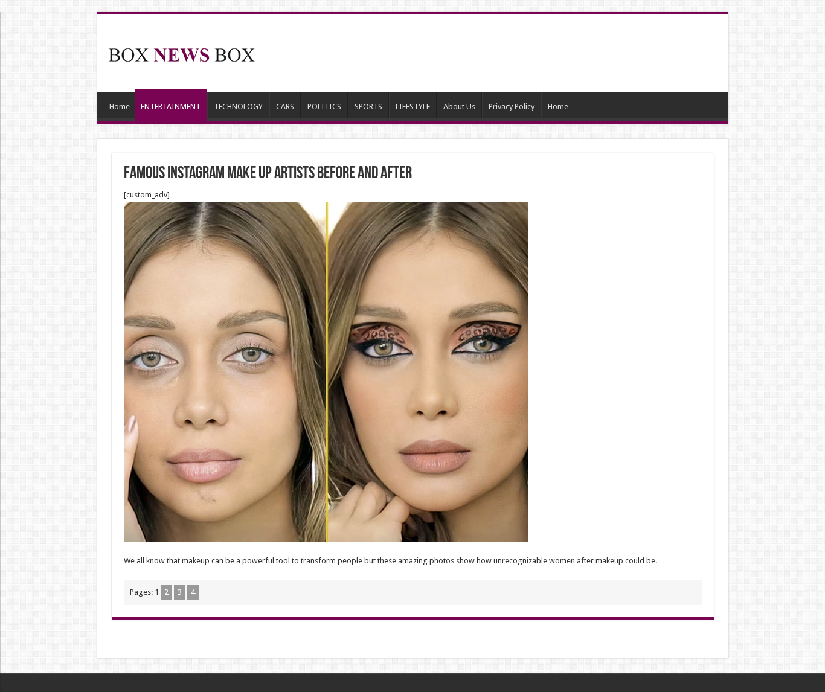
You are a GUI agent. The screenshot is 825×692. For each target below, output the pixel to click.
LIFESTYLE (413, 106)
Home (119, 106)
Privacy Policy (511, 106)
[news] (181, 52)
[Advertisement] (499, 53)
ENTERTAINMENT (171, 106)
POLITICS (324, 106)
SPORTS (368, 106)
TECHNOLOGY (238, 106)
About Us (459, 106)
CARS (285, 106)
